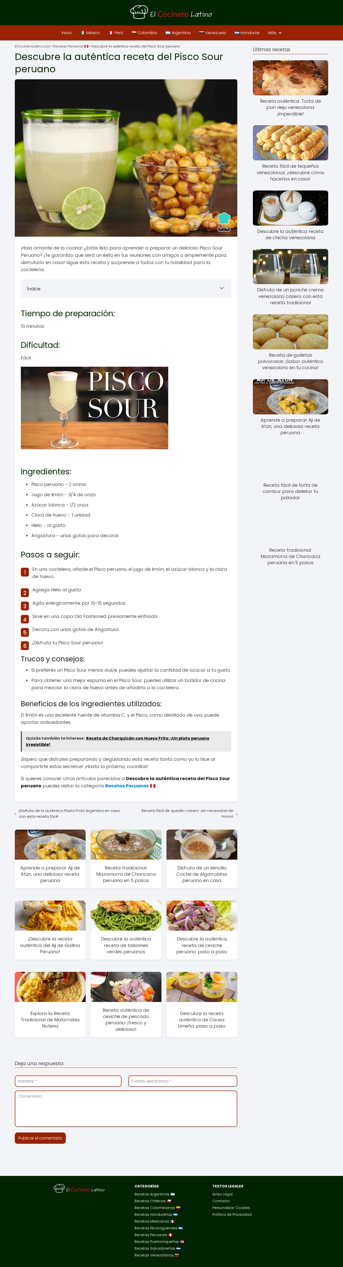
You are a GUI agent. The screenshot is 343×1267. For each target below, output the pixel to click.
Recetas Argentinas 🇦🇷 (155, 1194)
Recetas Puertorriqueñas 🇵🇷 (159, 1241)
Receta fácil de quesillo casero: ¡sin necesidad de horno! (187, 813)
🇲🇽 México (90, 33)
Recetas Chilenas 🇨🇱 (153, 1200)
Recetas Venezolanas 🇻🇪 (157, 1255)
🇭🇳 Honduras (247, 33)
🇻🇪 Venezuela (212, 33)
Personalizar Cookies (231, 1207)
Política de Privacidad (232, 1214)
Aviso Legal (222, 1194)
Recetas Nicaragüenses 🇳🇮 (159, 1228)
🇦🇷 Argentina (178, 33)
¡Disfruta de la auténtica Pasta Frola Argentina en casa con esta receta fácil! (69, 813)
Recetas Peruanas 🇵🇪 (154, 1234)
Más (272, 33)
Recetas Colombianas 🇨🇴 (157, 1207)
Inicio (67, 33)
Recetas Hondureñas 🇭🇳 (156, 1214)
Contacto (221, 1200)
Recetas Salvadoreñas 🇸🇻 (158, 1248)
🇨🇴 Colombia (144, 33)
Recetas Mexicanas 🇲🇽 (155, 1221)
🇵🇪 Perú (115, 33)
